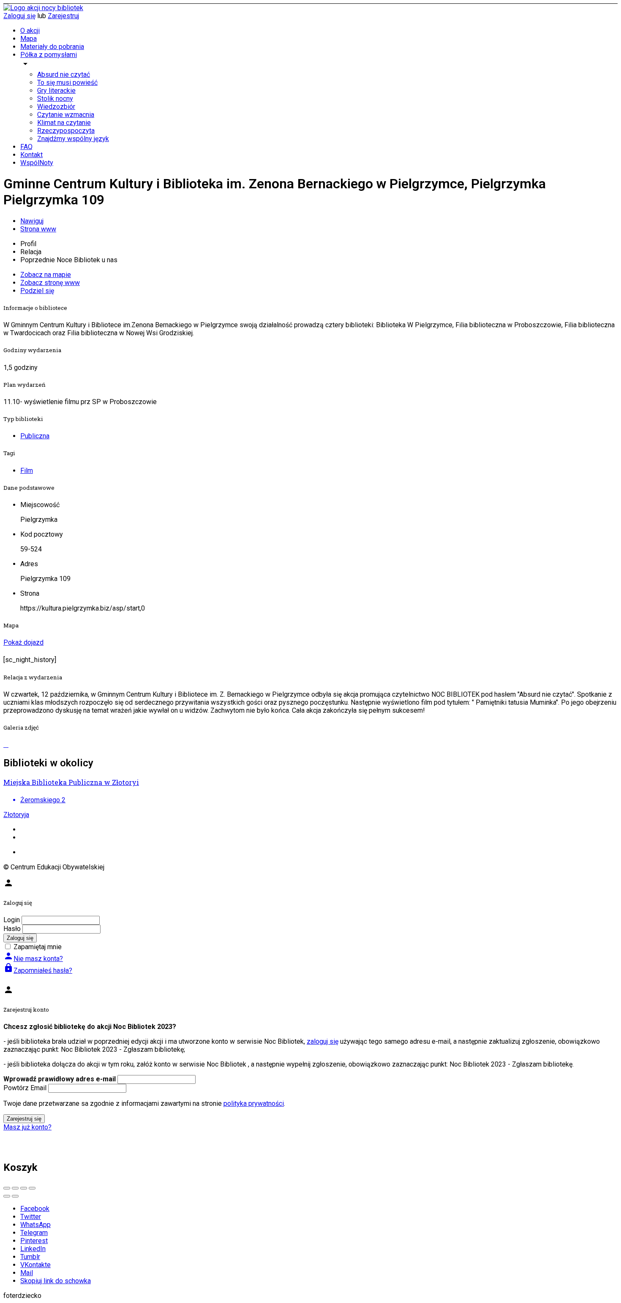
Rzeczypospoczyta (66, 131)
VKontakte (35, 1265)
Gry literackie (56, 91)
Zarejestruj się (24, 1119)
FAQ (26, 147)
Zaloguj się (19, 16)
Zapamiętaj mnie (38, 947)
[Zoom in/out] (32, 1188)
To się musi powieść (67, 83)
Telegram (34, 1233)
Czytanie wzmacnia (65, 115)
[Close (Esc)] (6, 1188)
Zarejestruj (63, 16)
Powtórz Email (24, 1088)
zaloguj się (322, 1041)
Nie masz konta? (33, 959)
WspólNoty (36, 163)
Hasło (12, 929)
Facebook (34, 1209)
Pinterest (34, 1241)
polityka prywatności (253, 1103)
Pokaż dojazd (23, 642)
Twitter (30, 1217)
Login (11, 920)
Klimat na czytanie (64, 123)
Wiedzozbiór (56, 107)
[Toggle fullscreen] (23, 1188)
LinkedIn (33, 1249)
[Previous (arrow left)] (6, 1196)
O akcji (30, 31)
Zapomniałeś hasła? (37, 970)
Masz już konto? (27, 1127)
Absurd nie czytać (63, 75)
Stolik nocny (55, 99)
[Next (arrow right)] (15, 1196)
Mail (26, 1273)
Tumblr (30, 1257)
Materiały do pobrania (52, 47)
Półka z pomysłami (48, 55)
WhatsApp (35, 1225)
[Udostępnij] (15, 1188)
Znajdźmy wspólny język (73, 139)
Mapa (28, 39)
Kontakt (31, 155)
